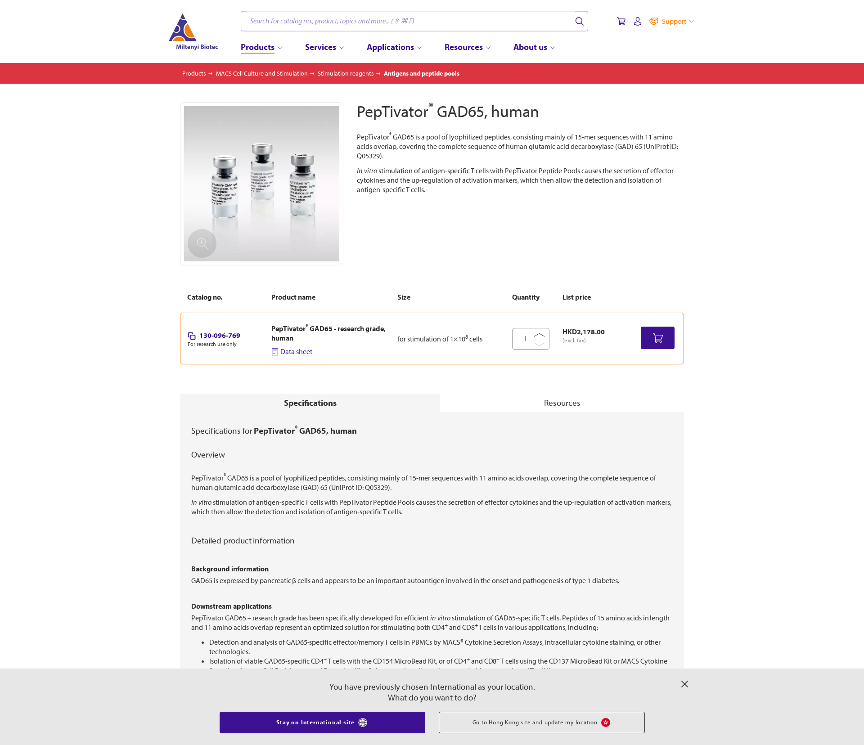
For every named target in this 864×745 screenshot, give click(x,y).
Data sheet (296, 351)
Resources (562, 402)
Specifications (310, 402)
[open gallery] (261, 183)
